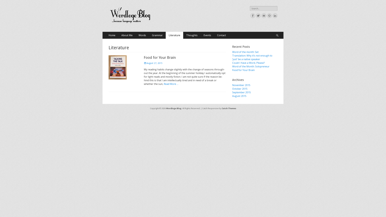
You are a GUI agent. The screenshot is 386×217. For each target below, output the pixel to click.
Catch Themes (229, 108)
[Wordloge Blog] (130, 16)
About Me (127, 35)
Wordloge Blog (173, 108)
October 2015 (239, 88)
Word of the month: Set (245, 52)
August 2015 (239, 96)
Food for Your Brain (160, 57)
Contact (221, 35)
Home (112, 35)
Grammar (157, 35)
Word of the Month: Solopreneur (250, 66)
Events (207, 35)
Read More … (171, 84)
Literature (174, 35)
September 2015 (241, 92)
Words (142, 35)
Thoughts (192, 35)
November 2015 (241, 85)
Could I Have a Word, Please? (248, 62)
